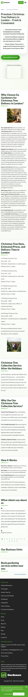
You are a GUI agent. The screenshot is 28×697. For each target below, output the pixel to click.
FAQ (2, 630)
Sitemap (3, 634)
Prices (2, 620)
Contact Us (4, 637)
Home (2, 617)
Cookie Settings (8, 694)
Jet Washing (4, 599)
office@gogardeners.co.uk (16, 649)
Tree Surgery (4, 589)
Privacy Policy (4, 656)
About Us (3, 623)
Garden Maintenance (6, 585)
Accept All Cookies (18, 694)
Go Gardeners (20, 681)
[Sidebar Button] (25, 2)
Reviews (3, 627)
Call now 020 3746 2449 (7, 574)
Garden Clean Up (5, 592)
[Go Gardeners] (5, 2)
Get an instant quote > (20, 574)
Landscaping (4, 602)
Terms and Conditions (7, 653)
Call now (21, 2)
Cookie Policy (8, 690)
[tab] (9, 541)
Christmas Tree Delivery (7, 609)
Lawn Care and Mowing (7, 595)
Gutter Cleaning (5, 606)
